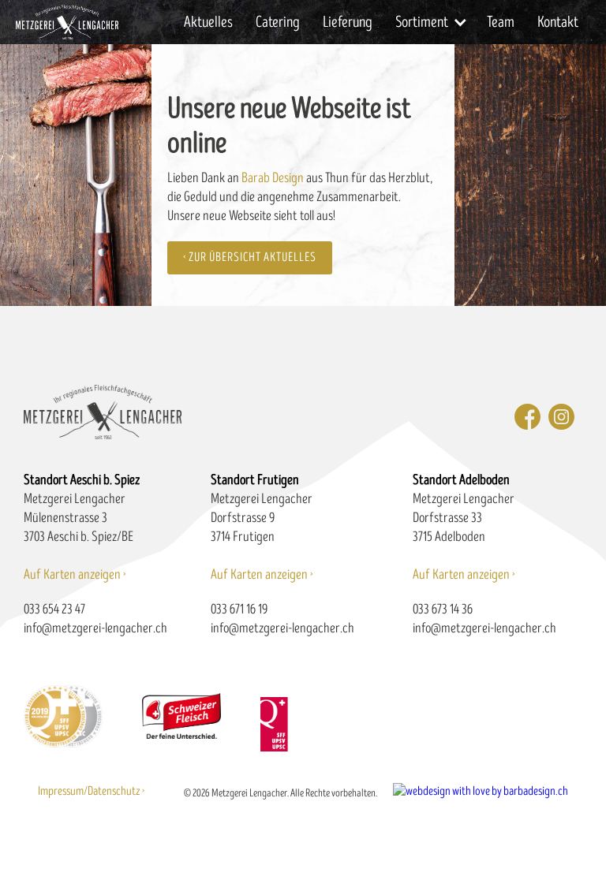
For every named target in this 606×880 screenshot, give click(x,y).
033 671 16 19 (239, 609)
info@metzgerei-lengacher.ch (95, 628)
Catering (278, 22)
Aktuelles (208, 22)
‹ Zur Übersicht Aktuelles (249, 257)
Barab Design (272, 178)
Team (500, 22)
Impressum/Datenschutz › (91, 791)
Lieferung (347, 22)
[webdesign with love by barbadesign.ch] (480, 785)
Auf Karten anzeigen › (75, 574)
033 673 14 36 (443, 609)
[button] (430, 22)
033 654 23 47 (54, 609)
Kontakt (557, 22)
